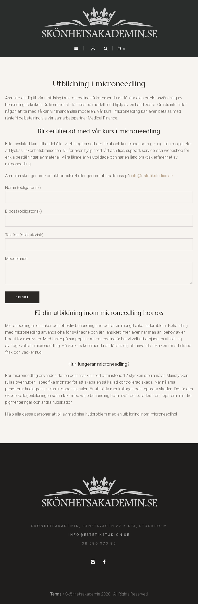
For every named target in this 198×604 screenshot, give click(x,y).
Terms (56, 594)
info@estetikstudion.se (152, 175)
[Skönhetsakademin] (99, 22)
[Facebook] (104, 561)
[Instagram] (92, 561)
